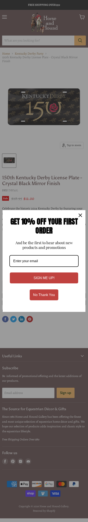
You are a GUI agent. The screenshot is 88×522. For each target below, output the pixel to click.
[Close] (80, 215)
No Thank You (44, 295)
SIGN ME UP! (44, 278)
